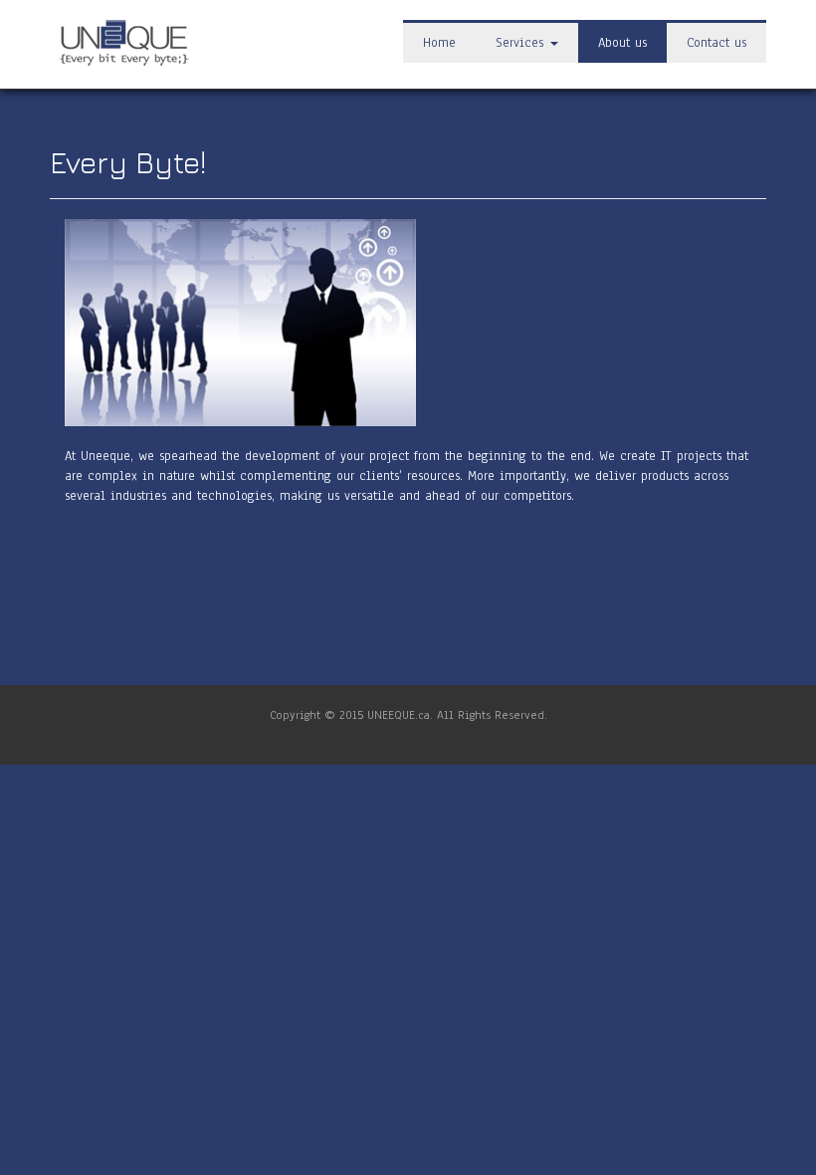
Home (439, 43)
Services (522, 43)
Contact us (716, 43)
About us (622, 43)
